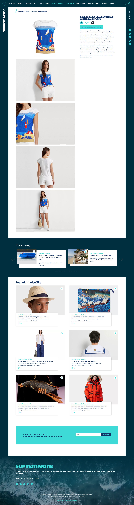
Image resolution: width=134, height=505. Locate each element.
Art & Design (69, 3)
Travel (19, 3)
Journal (104, 3)
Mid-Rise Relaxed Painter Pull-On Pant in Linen (35, 361)
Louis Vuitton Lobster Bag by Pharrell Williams (36, 406)
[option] (41, 259)
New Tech (47, 253)
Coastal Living (44, 3)
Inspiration (89, 471)
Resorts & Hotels (30, 3)
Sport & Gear (80, 3)
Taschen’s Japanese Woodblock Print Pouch (88, 317)
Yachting (11, 3)
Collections (111, 471)
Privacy (37, 478)
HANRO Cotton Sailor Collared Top (84, 361)
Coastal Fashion (57, 3)
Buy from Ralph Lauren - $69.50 (91, 27)
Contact (31, 478)
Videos (112, 3)
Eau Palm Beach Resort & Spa (100, 255)
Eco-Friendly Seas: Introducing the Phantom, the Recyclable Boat (50, 257)
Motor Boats (20, 473)
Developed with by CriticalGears (67, 500)
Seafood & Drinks (93, 3)
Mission (18, 478)
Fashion (34, 11)
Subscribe (106, 434)
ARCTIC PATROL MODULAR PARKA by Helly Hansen (89, 406)
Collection (24, 478)
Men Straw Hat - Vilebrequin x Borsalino (33, 317)
